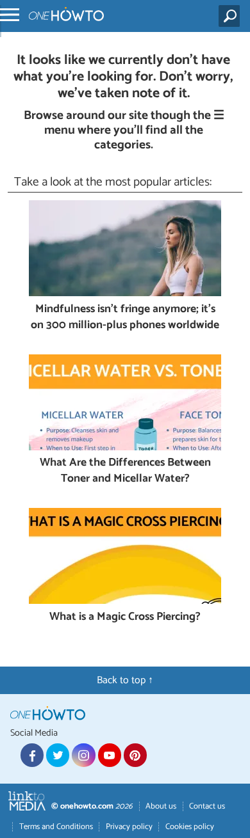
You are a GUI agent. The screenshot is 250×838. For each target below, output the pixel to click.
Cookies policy (189, 827)
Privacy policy (129, 827)
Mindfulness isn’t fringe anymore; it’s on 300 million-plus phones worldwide (125, 317)
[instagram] (83, 754)
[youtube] (109, 754)
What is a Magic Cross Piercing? (125, 618)
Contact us (207, 806)
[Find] (232, 16)
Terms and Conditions (56, 827)
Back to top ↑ (125, 680)
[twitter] (57, 754)
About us (161, 806)
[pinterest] (135, 754)
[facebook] (32, 754)
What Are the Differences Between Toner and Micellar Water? (125, 471)
